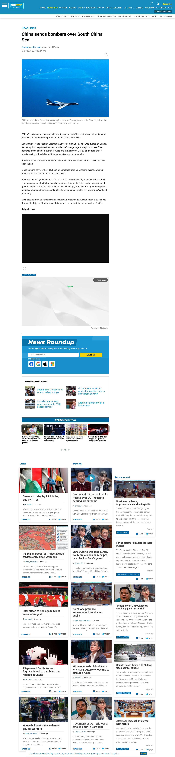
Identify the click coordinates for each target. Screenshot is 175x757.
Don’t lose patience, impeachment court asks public (88, 612)
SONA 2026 (75, 16)
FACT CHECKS (152, 16)
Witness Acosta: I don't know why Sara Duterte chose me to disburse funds (91, 669)
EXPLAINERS (139, 16)
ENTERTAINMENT (114, 8)
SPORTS (100, 8)
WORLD (81, 8)
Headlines (29, 28)
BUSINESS (90, 8)
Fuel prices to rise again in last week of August (41, 612)
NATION (72, 8)
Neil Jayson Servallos (82, 620)
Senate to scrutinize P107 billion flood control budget (134, 666)
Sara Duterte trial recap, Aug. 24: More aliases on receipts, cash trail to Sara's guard (90, 555)
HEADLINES (52, 8)
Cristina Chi (79, 563)
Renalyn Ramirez (31, 562)
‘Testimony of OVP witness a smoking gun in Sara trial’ (90, 725)
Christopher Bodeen (31, 47)
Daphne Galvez (80, 732)
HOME (43, 8)
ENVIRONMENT (166, 16)
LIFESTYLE (129, 8)
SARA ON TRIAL (62, 16)
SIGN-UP (91, 354)
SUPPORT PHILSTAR (163, 11)
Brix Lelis (28, 505)
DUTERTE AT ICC (89, 16)
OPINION (63, 8)
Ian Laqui (78, 506)
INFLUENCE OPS (124, 16)
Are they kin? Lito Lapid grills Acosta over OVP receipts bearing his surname (90, 498)
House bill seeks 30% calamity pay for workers (41, 727)
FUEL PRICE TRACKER (107, 16)
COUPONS (149, 8)
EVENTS (139, 8)
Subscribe (167, 4)
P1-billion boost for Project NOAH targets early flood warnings (43, 555)
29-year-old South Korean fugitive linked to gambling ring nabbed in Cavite (41, 671)
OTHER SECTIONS (164, 8)
